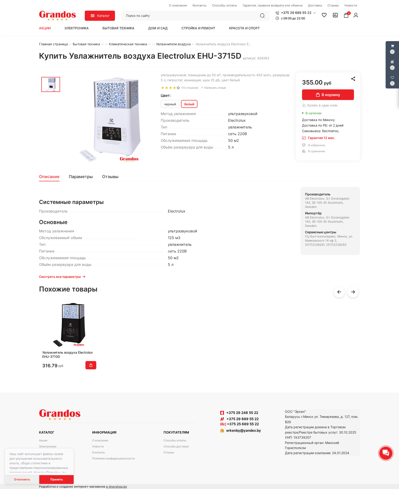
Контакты (98, 452)
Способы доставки (176, 446)
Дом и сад (158, 28)
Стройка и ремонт (198, 28)
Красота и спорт (244, 28)
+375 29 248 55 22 (242, 412)
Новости (98, 446)
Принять (56, 479)
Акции (45, 28)
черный (170, 104)
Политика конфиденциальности (113, 458)
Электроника (76, 28)
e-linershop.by (116, 486)
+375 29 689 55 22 (241, 419)
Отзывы (168, 452)
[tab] (51, 176)
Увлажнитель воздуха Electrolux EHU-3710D (67, 354)
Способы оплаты (174, 440)
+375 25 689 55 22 (242, 424)
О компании (100, 440)
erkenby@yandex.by (243, 430)
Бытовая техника (118, 28)
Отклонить (22, 479)
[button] (295, 12)
